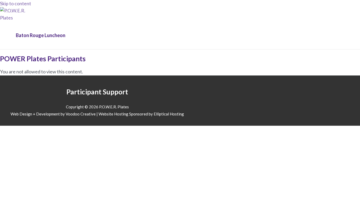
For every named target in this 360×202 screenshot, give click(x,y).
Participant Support (97, 92)
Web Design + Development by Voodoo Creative (53, 114)
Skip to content (15, 3)
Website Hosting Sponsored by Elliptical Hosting (141, 114)
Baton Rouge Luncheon (40, 35)
